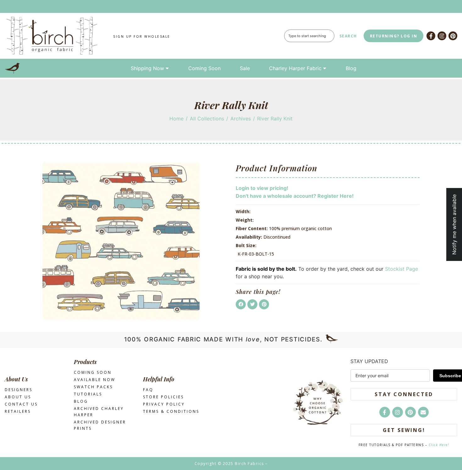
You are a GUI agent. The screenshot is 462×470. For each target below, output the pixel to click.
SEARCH (348, 36)
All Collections (207, 118)
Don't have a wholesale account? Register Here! (295, 196)
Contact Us (21, 404)
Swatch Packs (93, 387)
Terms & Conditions (171, 411)
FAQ (148, 389)
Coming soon (93, 372)
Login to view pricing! (262, 188)
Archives (240, 118)
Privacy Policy (164, 404)
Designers (18, 389)
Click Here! (439, 445)
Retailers (18, 411)
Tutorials (88, 394)
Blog (351, 68)
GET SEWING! (404, 430)
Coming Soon (204, 68)
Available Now (94, 379)
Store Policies (163, 397)
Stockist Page (401, 269)
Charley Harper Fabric (295, 68)
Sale (245, 68)
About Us (18, 397)
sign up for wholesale (141, 36)
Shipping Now (147, 68)
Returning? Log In (393, 36)
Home (176, 118)
